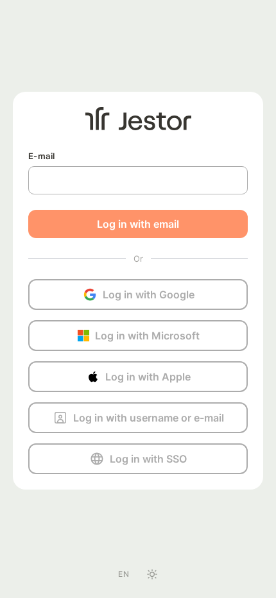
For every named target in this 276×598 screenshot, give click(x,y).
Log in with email (138, 224)
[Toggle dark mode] (152, 574)
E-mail (41, 156)
